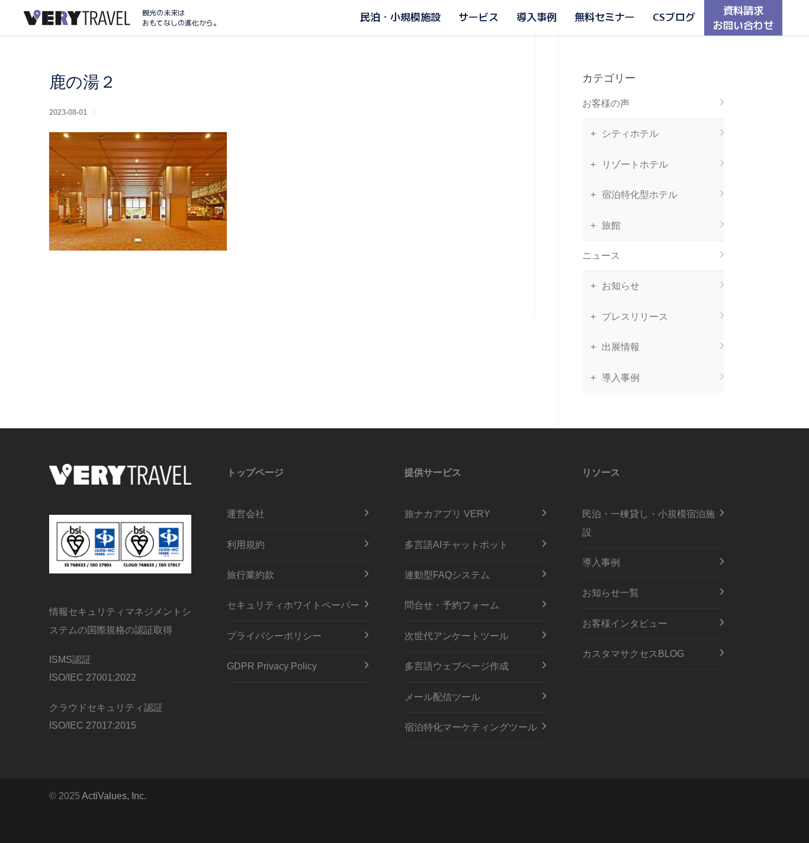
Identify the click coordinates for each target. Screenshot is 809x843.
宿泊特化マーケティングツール (470, 727)
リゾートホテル (635, 164)
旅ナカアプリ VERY (447, 514)
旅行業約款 (250, 575)
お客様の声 (606, 103)
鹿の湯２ (82, 82)
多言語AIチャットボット (456, 545)
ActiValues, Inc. (114, 796)
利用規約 (246, 545)
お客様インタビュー (624, 623)
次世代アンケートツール (456, 636)
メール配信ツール (442, 697)
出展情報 (621, 347)
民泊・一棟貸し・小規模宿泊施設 (648, 523)
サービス (478, 16)
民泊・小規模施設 (400, 16)
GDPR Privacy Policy (272, 666)
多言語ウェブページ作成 (456, 666)
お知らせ (621, 286)
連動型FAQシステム (447, 575)
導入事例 (536, 16)
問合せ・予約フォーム (451, 605)
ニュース (601, 256)
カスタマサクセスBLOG (633, 654)
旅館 (611, 225)
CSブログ (674, 16)
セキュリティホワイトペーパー (293, 605)
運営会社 (246, 514)
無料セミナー (604, 16)
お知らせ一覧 (610, 593)
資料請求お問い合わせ (743, 17)
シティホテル (630, 134)
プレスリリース (635, 317)
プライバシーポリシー (274, 636)
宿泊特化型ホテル (640, 195)
